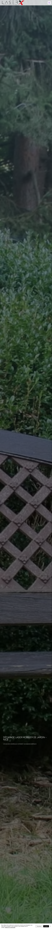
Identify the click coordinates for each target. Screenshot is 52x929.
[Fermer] (50, 926)
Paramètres (39, 926)
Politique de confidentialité (10, 927)
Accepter (46, 926)
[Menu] (49, 2)
